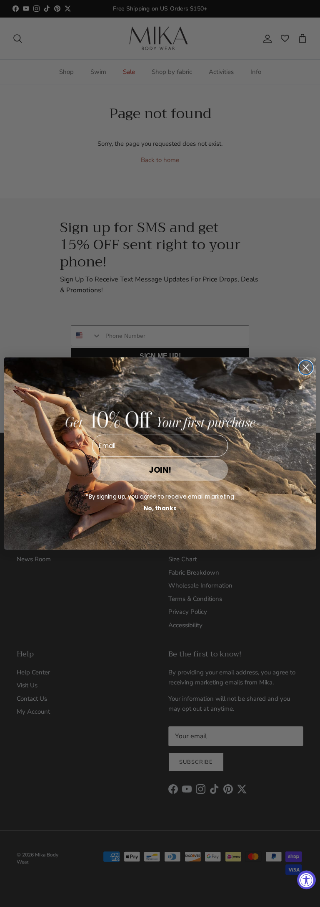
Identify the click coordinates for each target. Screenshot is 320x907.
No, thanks (160, 508)
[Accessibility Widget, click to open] (306, 879)
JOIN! (160, 469)
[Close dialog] (306, 367)
